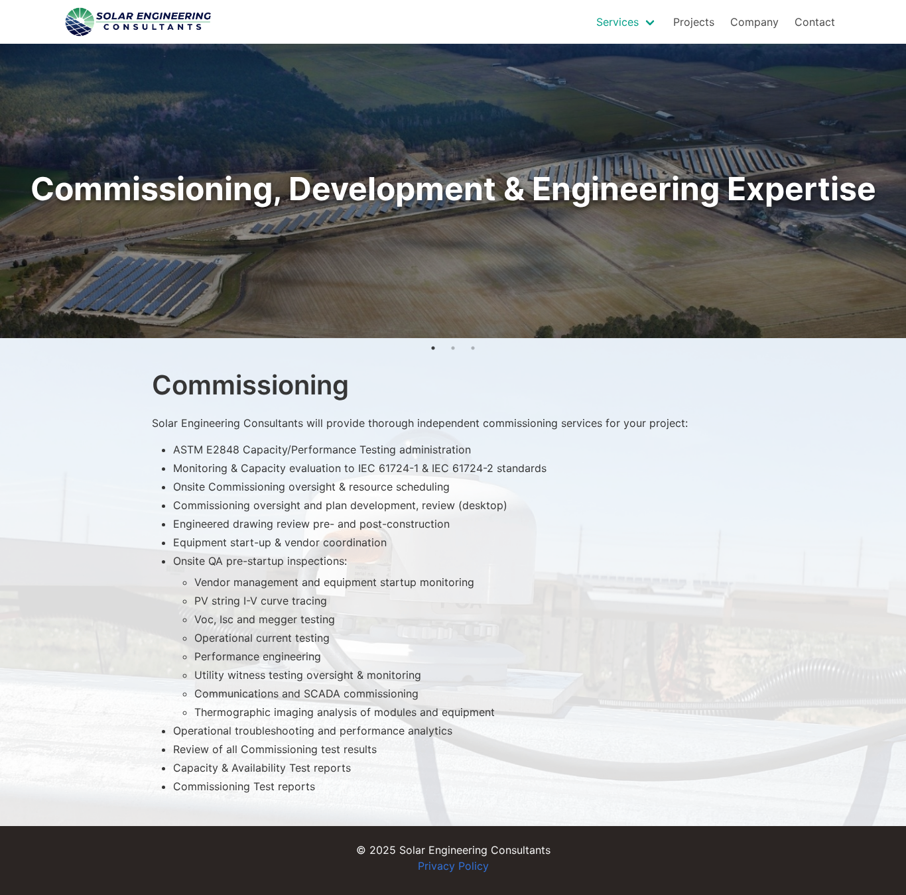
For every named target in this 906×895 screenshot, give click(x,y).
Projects (693, 22)
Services (617, 22)
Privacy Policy (453, 865)
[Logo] (138, 22)
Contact (815, 22)
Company (754, 22)
